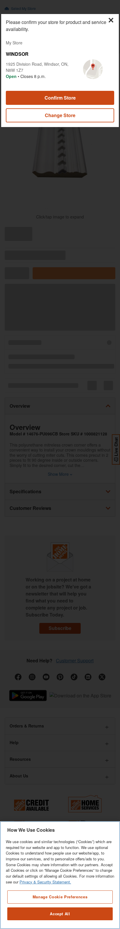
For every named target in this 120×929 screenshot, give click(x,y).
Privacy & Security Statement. (45, 882)
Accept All (60, 913)
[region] (60, 875)
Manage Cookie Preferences (60, 897)
